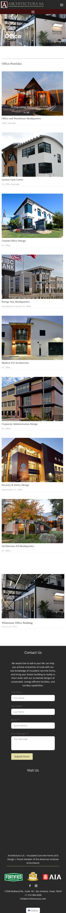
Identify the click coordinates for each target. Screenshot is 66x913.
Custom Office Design (14, 240)
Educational (7, 306)
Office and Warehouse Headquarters (21, 118)
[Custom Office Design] (33, 216)
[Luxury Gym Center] (33, 154)
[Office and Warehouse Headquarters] (33, 93)
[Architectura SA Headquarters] (33, 521)
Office (4, 123)
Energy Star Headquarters (16, 301)
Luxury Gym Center (12, 179)
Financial (17, 306)
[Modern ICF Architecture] (33, 338)
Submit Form (21, 756)
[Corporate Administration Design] (33, 399)
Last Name (16, 706)
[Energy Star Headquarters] (33, 277)
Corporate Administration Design (20, 424)
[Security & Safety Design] (33, 460)
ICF (3, 184)
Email (14, 719)
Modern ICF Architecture (15, 362)
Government (7, 489)
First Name (16, 692)
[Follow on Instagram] (36, 885)
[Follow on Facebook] (29, 885)
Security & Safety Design (15, 485)
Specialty (12, 123)
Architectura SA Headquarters (18, 546)
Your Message (18, 733)
